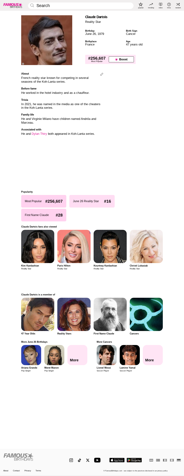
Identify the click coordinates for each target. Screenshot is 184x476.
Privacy (27, 471)
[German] (179, 460)
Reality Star (93, 22)
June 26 (90, 34)
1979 (101, 34)
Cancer (131, 34)
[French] (165, 460)
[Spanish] (151, 460)
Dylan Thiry (39, 133)
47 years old (134, 44)
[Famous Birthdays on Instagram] (71, 460)
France (90, 44)
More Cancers (104, 342)
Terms (38, 471)
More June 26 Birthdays (34, 342)
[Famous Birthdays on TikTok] (79, 460)
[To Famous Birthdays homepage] (13, 5)
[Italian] (172, 460)
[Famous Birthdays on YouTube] (98, 460)
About (5, 471)
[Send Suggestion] (102, 74)
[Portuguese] (158, 460)
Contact (16, 471)
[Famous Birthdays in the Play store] (134, 460)
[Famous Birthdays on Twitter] (88, 460)
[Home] (31, 458)
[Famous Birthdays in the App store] (117, 460)
